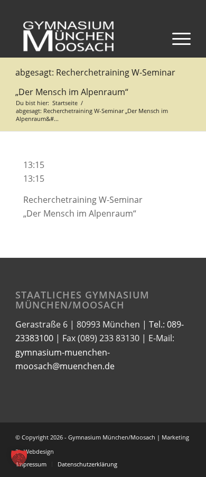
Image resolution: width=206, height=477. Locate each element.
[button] (19, 458)
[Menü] (176, 36)
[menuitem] (176, 36)
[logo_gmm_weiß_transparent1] (85, 36)
